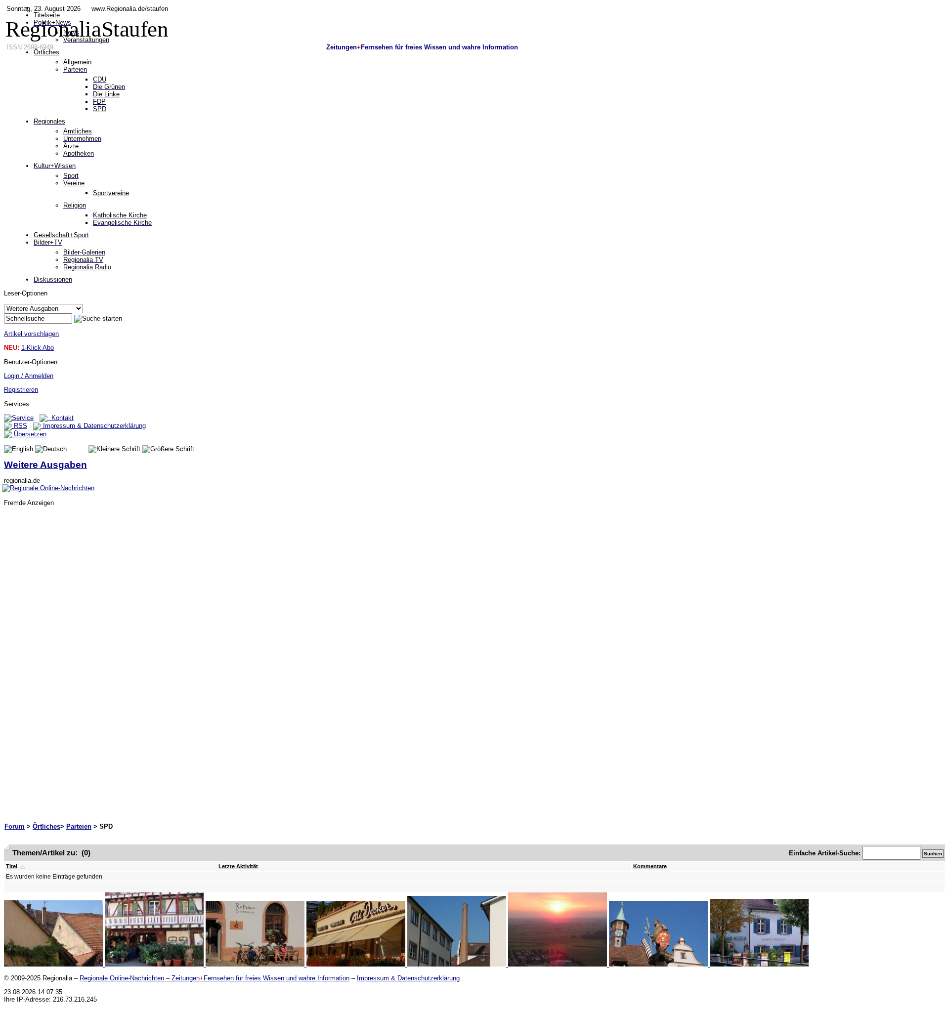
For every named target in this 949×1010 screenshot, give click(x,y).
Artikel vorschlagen (31, 333)
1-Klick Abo (37, 347)
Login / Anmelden (28, 375)
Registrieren (21, 389)
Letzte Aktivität (238, 866)
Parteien (78, 826)
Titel (11, 866)
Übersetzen (29, 434)
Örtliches (46, 826)
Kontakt (60, 417)
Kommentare (650, 866)
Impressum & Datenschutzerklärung (93, 425)
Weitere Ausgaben (45, 465)
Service (23, 417)
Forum (14, 826)
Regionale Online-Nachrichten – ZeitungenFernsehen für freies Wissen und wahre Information (214, 978)
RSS (19, 425)
